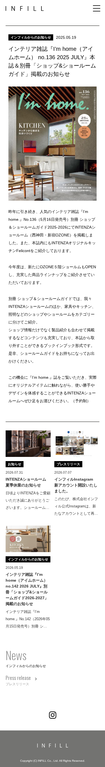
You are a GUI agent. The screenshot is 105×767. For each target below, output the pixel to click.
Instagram (52, 715)
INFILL (25, 8)
